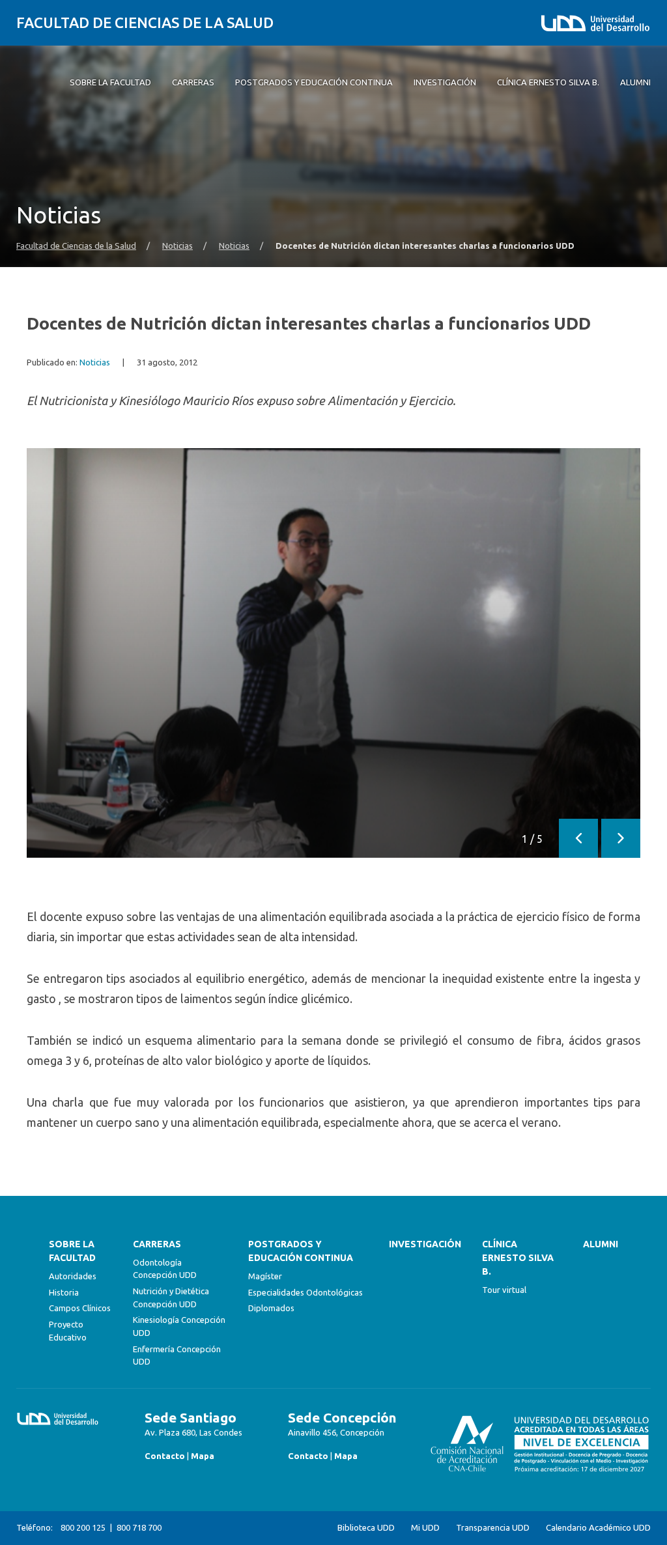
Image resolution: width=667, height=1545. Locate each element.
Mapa (202, 1455)
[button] (578, 838)
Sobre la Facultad (72, 1251)
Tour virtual (504, 1289)
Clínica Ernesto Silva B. (518, 1258)
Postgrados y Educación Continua (300, 1251)
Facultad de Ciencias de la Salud (145, 22)
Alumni (600, 1244)
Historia (64, 1292)
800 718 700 (139, 1527)
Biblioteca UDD (366, 1528)
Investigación (425, 1244)
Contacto (165, 1455)
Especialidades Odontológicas (305, 1292)
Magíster (265, 1276)
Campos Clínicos (80, 1307)
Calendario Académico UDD (598, 1528)
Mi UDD (425, 1528)
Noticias (177, 246)
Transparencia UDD (493, 1528)
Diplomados (271, 1307)
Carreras (157, 1244)
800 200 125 (83, 1527)
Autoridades (72, 1276)
